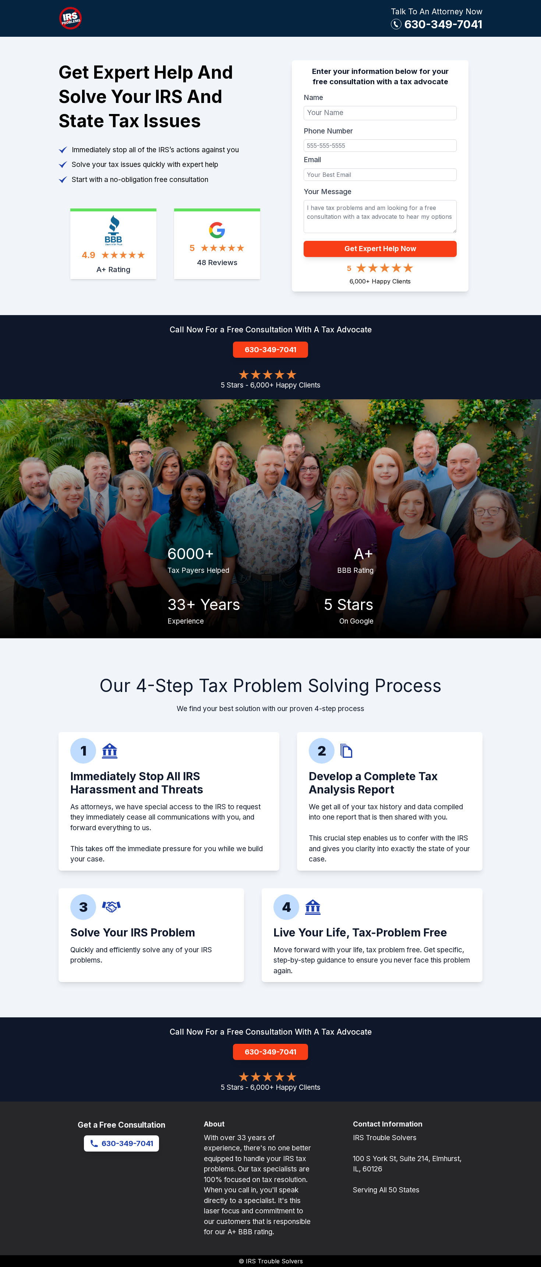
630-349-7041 (443, 24)
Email (312, 160)
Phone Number (328, 131)
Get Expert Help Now (380, 249)
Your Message (327, 192)
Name (313, 97)
